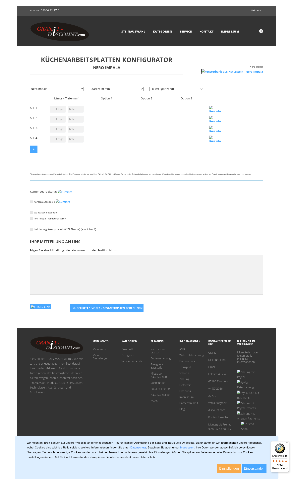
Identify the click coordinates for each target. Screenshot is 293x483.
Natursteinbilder (160, 394)
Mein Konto (100, 349)
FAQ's (154, 400)
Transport (185, 367)
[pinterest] (238, 366)
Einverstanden (254, 468)
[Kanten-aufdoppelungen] (63, 201)
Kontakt (207, 31)
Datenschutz (187, 361)
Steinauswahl (133, 31)
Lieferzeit (185, 385)
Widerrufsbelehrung (190, 355)
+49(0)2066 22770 (215, 392)
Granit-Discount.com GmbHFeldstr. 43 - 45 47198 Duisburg (218, 367)
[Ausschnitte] (216, 110)
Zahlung (184, 379)
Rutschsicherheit (160, 388)
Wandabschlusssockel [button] (46, 212)
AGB (182, 349)
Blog (182, 409)
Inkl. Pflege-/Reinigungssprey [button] (50, 218)
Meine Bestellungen (101, 357)
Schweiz (184, 373)
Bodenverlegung (160, 358)
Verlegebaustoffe (132, 361)
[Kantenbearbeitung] (65, 191)
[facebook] (244, 366)
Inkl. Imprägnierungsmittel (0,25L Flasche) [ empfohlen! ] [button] (65, 229)
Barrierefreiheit (188, 403)
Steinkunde (157, 382)
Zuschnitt (127, 349)
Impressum (230, 31)
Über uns (185, 391)
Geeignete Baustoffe (156, 366)
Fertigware (128, 355)
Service (186, 31)
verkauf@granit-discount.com (218, 406)
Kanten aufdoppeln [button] (44, 201)
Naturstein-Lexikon (157, 351)
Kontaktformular (218, 417)
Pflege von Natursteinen (158, 375)
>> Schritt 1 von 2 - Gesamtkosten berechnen (108, 308)
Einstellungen (229, 468)
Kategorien (162, 31)
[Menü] (286, 443)
